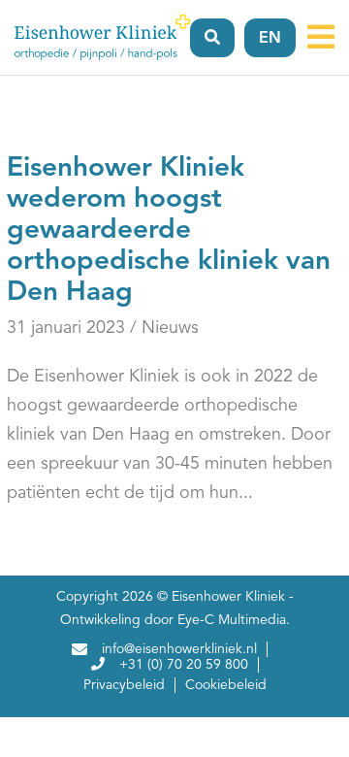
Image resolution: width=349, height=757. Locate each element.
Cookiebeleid (226, 685)
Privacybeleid (124, 685)
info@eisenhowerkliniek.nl (179, 649)
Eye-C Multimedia (231, 620)
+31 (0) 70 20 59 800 (183, 665)
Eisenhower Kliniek (228, 597)
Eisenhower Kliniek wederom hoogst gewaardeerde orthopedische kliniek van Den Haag (169, 231)
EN (270, 39)
